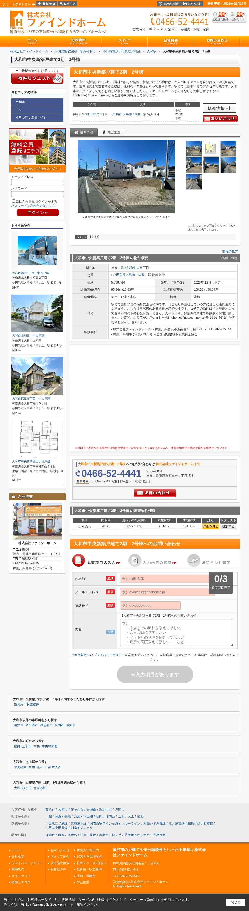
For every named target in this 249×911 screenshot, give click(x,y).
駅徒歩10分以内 (88, 850)
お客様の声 (58, 869)
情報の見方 (230, 251)
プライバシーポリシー (109, 655)
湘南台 (110, 816)
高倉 (58, 816)
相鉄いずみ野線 (154, 823)
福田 (17, 746)
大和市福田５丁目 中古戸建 (31, 398)
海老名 (72, 835)
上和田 (27, 746)
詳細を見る (211, 526)
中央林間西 (50, 746)
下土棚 (88, 816)
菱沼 (77, 816)
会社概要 (17, 856)
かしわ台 (143, 835)
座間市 (59, 725)
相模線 (208, 823)
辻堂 (83, 835)
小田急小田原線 (56, 828)
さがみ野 (40, 788)
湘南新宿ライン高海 (104, 823)
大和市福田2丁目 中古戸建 (30, 273)
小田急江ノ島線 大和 (30, 117)
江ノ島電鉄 (177, 823)
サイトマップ (20, 876)
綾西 (140, 816)
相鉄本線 (194, 823)
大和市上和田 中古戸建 (28, 335)
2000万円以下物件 (89, 856)
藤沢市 (18, 725)
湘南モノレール (82, 828)
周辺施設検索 (59, 863)
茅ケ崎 (129, 835)
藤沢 (61, 835)
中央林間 (20, 767)
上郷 (121, 816)
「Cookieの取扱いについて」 (50, 905)
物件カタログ (20, 882)
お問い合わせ (59, 850)
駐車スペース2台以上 (92, 863)
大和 (138, 114)
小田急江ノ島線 (121, 114)
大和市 (89, 114)
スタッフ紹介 (59, 856)
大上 (131, 816)
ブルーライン (130, 823)
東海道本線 (79, 823)
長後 (67, 816)
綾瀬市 (70, 725)
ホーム (16, 850)
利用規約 (80, 655)
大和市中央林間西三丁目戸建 (31, 461)
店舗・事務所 (86, 876)
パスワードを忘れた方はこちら (33, 206)
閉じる (235, 902)
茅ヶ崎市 (31, 725)
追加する (228, 526)
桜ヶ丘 (41, 767)
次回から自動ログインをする (36, 201)
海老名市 (46, 725)
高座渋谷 (54, 767)
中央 (96, 114)
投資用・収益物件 (26, 704)
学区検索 (83, 882)
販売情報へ (218, 108)
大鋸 (48, 816)
